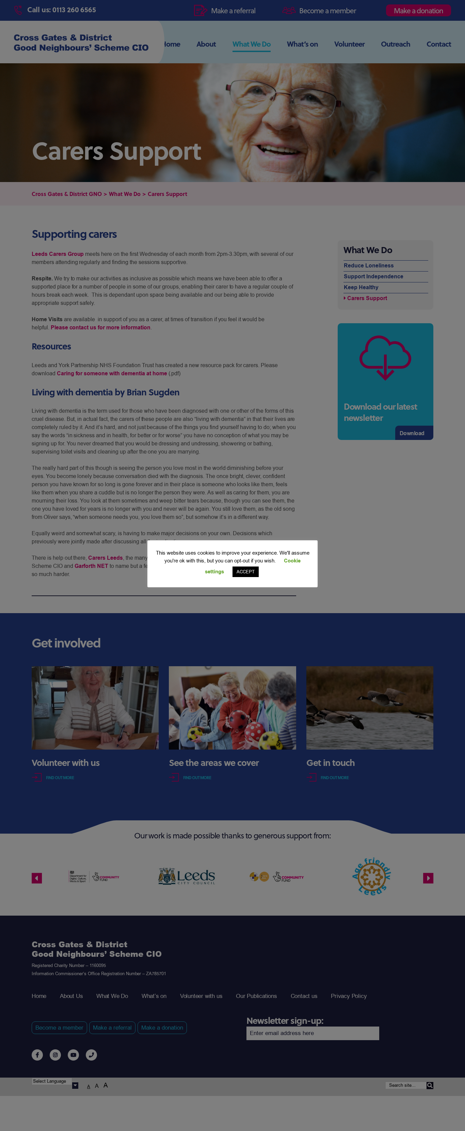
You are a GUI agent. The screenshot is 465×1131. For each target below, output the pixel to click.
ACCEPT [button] (246, 572)
